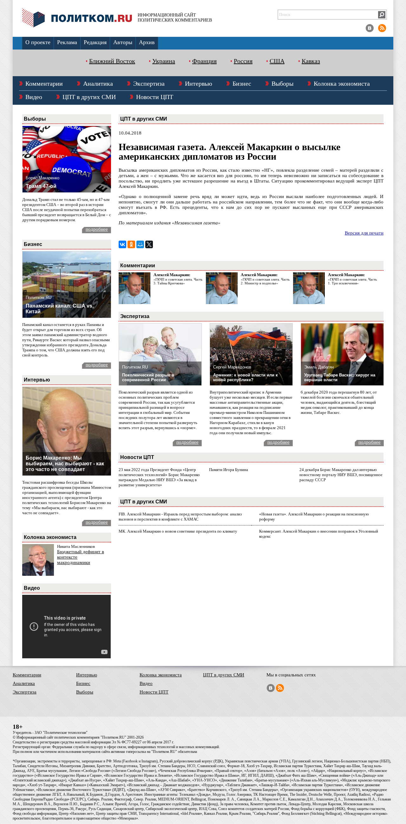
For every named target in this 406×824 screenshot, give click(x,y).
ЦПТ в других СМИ (89, 97)
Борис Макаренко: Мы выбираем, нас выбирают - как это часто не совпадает (65, 463)
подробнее (97, 229)
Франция (204, 60)
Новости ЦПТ (154, 97)
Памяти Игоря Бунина (228, 469)
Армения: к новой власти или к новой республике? (245, 377)
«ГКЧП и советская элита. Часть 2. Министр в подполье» (265, 281)
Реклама (67, 42)
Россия (243, 60)
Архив (147, 42)
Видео (33, 97)
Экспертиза (149, 83)
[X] (149, 244)
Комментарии (44, 83)
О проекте (37, 42)
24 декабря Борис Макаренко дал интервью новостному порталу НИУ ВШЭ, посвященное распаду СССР (341, 474)
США (277, 60)
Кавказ (311, 60)
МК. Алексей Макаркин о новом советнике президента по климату (178, 531)
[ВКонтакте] (122, 244)
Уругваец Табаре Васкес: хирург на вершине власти (339, 377)
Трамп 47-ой (41, 186)
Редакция (95, 42)
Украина (163, 60)
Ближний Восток (112, 60)
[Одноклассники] (131, 244)
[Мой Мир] (140, 244)
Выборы (282, 83)
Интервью (198, 83)
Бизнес (241, 83)
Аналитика (98, 83)
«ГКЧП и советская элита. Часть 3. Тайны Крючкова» (178, 281)
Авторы (122, 42)
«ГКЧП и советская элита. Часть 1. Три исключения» (352, 281)
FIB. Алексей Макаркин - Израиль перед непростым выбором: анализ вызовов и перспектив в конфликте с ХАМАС (180, 517)
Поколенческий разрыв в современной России (148, 377)
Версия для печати (364, 233)
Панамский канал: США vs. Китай (60, 308)
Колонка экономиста (342, 83)
